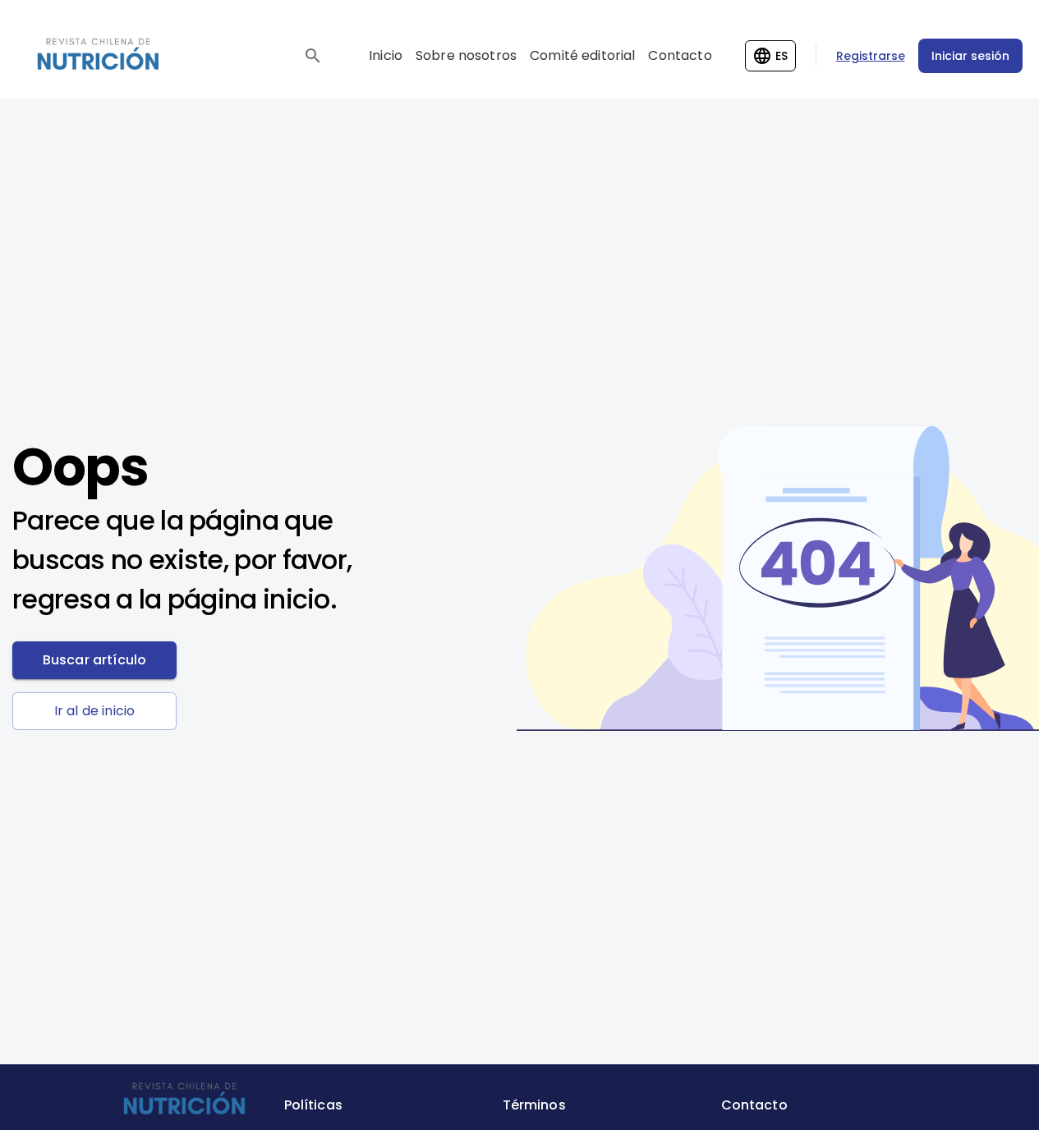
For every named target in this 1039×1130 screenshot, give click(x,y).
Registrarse (870, 56)
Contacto (679, 55)
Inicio (385, 55)
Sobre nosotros (466, 55)
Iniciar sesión (970, 56)
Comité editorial (582, 55)
